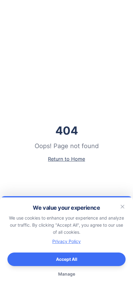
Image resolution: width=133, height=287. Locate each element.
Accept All (66, 259)
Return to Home (66, 159)
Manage (66, 274)
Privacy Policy (66, 241)
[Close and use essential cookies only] (122, 207)
